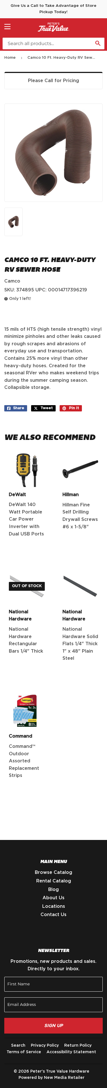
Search (18, 1046)
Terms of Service (24, 1052)
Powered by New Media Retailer (51, 1078)
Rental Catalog (53, 881)
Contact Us (53, 914)
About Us (53, 898)
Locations (53, 906)
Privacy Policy (45, 1046)
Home (10, 58)
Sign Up (53, 1026)
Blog (53, 889)
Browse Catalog (53, 872)
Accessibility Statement (71, 1052)
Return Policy (78, 1046)
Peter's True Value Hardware (59, 1071)
